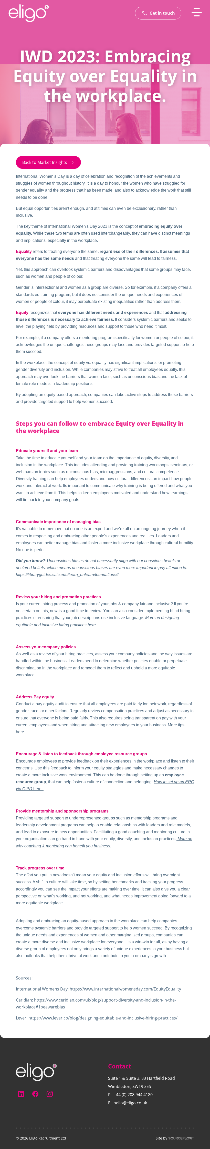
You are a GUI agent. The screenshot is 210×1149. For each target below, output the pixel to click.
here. (20, 732)
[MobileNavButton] (197, 12)
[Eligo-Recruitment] (28, 13)
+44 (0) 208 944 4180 (133, 1094)
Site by (161, 1138)
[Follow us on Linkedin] (21, 1094)
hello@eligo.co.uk (130, 1103)
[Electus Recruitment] (36, 1071)
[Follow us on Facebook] (35, 1094)
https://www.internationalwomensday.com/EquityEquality (125, 989)
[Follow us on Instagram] (50, 1094)
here (92, 625)
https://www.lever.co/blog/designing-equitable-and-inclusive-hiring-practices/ (102, 1018)
